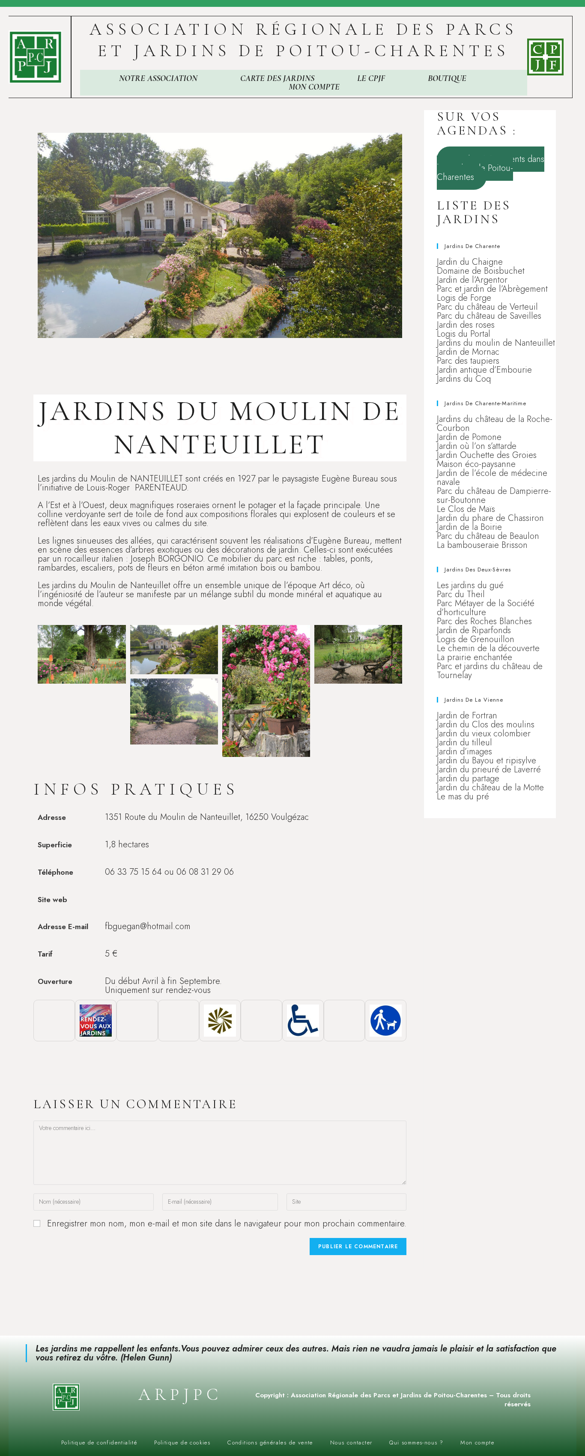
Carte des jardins (277, 78)
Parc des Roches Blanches (484, 621)
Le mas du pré (463, 796)
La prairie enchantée (474, 657)
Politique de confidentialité (99, 1442)
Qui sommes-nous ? (416, 1442)
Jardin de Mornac (468, 352)
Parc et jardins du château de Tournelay (490, 671)
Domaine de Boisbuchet (481, 271)
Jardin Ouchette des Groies (487, 455)
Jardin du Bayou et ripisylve (486, 760)
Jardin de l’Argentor (472, 280)
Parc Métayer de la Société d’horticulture (485, 608)
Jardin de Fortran (467, 715)
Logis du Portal (463, 334)
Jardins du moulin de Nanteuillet (496, 343)
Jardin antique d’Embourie (484, 370)
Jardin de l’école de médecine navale (492, 477)
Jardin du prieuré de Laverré (489, 769)
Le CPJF (371, 78)
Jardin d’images (464, 751)
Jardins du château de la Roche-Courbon (494, 423)
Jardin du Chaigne (470, 262)
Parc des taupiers (468, 361)
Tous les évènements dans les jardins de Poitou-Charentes (490, 168)
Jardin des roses (466, 325)
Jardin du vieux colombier (484, 733)
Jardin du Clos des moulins (485, 724)
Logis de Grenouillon (475, 639)
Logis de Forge (464, 298)
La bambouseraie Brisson (482, 545)
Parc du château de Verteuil (487, 307)
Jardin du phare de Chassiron (490, 518)
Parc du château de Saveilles (489, 316)
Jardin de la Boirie (469, 527)
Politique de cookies (182, 1442)
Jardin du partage (468, 778)
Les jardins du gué (470, 585)
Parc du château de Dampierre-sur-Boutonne (494, 495)
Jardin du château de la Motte (490, 787)
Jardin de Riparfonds (474, 630)
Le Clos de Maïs (466, 509)
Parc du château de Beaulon (488, 536)
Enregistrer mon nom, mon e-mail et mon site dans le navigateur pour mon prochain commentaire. (226, 1223)
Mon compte (314, 87)
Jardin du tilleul (464, 742)
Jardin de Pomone (469, 437)
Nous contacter (351, 1442)
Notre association (158, 78)
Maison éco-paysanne (476, 464)
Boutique (447, 78)
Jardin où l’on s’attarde (476, 446)
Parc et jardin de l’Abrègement (492, 289)
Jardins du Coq (464, 379)
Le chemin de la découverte (488, 648)
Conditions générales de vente (270, 1442)
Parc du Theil (461, 594)
